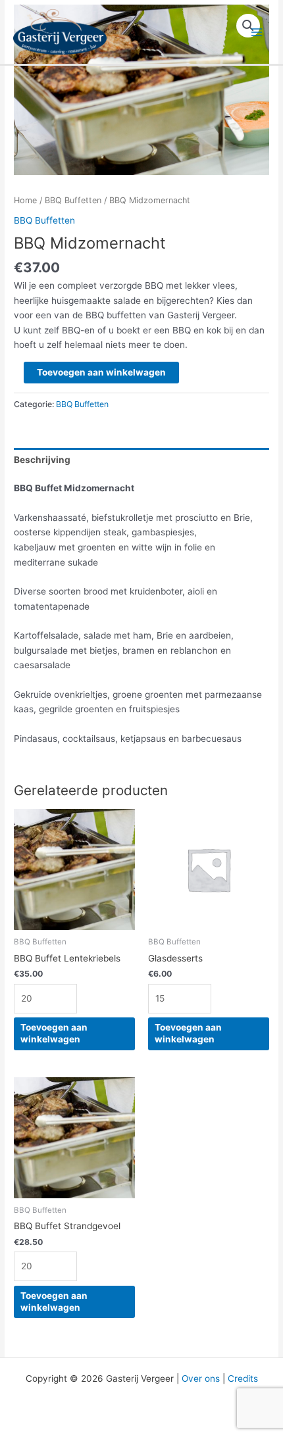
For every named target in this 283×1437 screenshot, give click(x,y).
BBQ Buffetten (73, 200)
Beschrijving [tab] (42, 459)
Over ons (201, 1378)
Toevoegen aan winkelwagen (101, 372)
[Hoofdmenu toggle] (257, 32)
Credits (243, 1378)
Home (25, 200)
